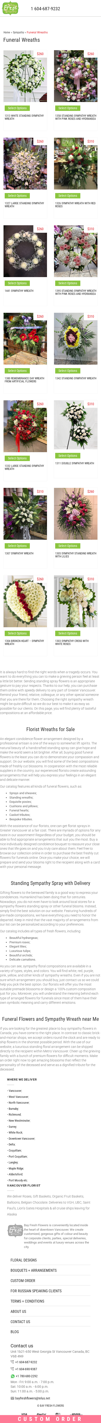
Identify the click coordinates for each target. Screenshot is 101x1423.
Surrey (12, 1126)
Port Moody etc (18, 1180)
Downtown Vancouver (22, 1138)
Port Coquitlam (18, 1156)
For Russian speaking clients (36, 1291)
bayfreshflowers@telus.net (32, 1398)
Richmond (15, 1114)
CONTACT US (20, 1322)
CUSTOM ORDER (23, 1281)
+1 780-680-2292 (27, 1376)
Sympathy (18, 32)
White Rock (15, 1132)
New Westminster (19, 1120)
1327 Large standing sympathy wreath (24, 205)
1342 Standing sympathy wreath (75, 378)
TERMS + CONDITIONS (27, 1301)
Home (7, 32)
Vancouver (15, 1090)
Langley (13, 1162)
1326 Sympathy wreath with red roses (75, 205)
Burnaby (13, 1108)
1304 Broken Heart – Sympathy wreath (24, 642)
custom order (50, 1419)
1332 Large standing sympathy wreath (24, 467)
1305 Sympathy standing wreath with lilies (75, 555)
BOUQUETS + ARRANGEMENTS (34, 1270)
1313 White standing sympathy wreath (24, 117)
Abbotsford (15, 1174)
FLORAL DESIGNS (24, 1260)
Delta (12, 1144)
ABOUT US (18, 1311)
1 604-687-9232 (45, 8)
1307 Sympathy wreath (19, 553)
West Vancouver (18, 1097)
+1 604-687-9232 (26, 1362)
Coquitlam (15, 1150)
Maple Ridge (16, 1168)
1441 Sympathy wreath (19, 290)
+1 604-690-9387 (26, 1369)
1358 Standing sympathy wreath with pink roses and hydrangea (75, 117)
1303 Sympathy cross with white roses (72, 642)
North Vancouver (19, 1102)
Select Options (17, 108)
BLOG (15, 1332)
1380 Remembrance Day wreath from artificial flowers (24, 380)
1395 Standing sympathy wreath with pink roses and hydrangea (75, 292)
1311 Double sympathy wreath (74, 463)
